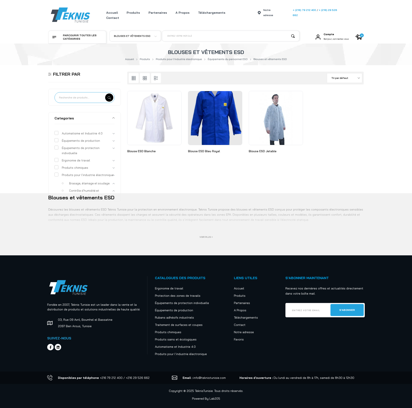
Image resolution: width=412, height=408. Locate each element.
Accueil (129, 59)
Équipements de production (81, 141)
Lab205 (214, 398)
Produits (145, 59)
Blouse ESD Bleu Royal (204, 151)
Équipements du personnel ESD (228, 59)
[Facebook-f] (50, 347)
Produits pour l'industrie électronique (179, 59)
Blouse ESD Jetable (262, 151)
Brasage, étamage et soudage (89, 183)
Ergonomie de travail (76, 160)
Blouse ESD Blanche (141, 151)
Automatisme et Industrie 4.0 (82, 133)
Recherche (109, 97)
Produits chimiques (75, 168)
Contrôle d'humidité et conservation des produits (86, 193)
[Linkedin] (58, 347)
